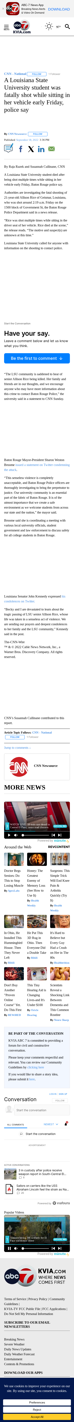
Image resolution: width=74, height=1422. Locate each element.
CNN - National (42, 732)
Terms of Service (15, 1299)
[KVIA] (26, 26)
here (32, 1079)
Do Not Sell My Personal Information (28, 1314)
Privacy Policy (37, 1299)
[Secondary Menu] (9, 26)
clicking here (35, 1067)
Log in (53, 1094)
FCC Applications (54, 1309)
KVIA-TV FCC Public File (22, 1309)
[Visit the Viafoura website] (61, 1203)
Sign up (63, 1094)
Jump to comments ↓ (17, 747)
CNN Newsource (17, 133)
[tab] (15, 1124)
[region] (37, 1149)
